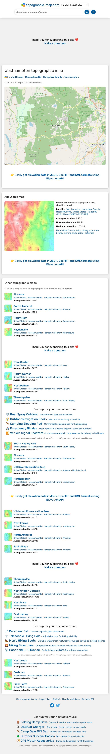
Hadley (66, 377)
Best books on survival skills (70, 736)
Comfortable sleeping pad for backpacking (65, 424)
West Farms (20, 523)
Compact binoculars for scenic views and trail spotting (63, 645)
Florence (18, 294)
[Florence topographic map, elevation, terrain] (8, 297)
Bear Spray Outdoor (24, 414)
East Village (20, 546)
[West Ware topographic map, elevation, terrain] (8, 605)
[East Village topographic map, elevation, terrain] (8, 549)
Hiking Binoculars (21, 645)
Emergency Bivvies (23, 428)
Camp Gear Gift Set (34, 731)
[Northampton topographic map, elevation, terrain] (8, 481)
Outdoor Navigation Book (28, 419)
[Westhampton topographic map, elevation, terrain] (29, 226)
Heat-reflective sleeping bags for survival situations (65, 428)
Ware (65, 365)
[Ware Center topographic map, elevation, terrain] (8, 365)
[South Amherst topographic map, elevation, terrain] (8, 309)
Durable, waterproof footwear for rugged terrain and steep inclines (71, 641)
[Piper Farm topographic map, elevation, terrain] (8, 686)
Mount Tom (20, 317)
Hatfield (66, 664)
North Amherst (79, 470)
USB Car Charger (32, 727)
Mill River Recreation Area (29, 467)
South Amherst (22, 306)
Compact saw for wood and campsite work (70, 722)
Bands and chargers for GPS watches (75, 741)
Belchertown (68, 687)
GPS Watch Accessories (37, 740)
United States (19, 297)
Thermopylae (21, 397)
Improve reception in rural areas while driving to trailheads (74, 433)
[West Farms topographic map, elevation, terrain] (8, 525)
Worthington (68, 594)
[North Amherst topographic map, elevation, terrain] (8, 537)
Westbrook (20, 660)
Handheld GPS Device (24, 650)
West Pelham (21, 385)
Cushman (19, 672)
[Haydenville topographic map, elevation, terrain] (8, 332)
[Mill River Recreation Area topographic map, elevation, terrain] (8, 469)
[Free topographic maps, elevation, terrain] (5, 77)
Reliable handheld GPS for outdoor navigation (65, 650)
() (78, 212)
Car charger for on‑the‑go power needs (66, 727)
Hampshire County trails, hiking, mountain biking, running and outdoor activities (77, 231)
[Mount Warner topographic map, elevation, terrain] (8, 376)
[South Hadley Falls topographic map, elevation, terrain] (8, 446)
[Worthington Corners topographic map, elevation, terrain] (8, 593)
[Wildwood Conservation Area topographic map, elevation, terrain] (8, 514)
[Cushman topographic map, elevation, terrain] (8, 675)
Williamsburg (68, 333)
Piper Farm (20, 684)
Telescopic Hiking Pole (24, 636)
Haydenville (20, 329)
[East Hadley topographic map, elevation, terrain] (8, 617)
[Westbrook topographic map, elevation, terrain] (8, 663)
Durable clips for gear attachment (47, 631)
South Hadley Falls (25, 443)
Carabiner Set (19, 631)
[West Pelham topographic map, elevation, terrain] (8, 388)
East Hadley (20, 614)
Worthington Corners (26, 590)
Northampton (69, 297)
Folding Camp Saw (34, 722)
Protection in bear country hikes (56, 414)
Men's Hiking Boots (22, 640)
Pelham (66, 389)
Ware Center (21, 362)
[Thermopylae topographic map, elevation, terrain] (8, 400)
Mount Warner (22, 373)
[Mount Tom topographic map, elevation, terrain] (8, 320)
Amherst (66, 309)
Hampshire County (52, 297)
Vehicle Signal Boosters (26, 433)
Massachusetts (35, 297)
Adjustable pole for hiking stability (60, 636)
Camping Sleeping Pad (26, 423)
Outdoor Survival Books (37, 736)
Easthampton (69, 321)
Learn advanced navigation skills (64, 419)
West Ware (19, 602)
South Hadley (69, 400)
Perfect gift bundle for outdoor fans (68, 731)
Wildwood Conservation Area (31, 511)
